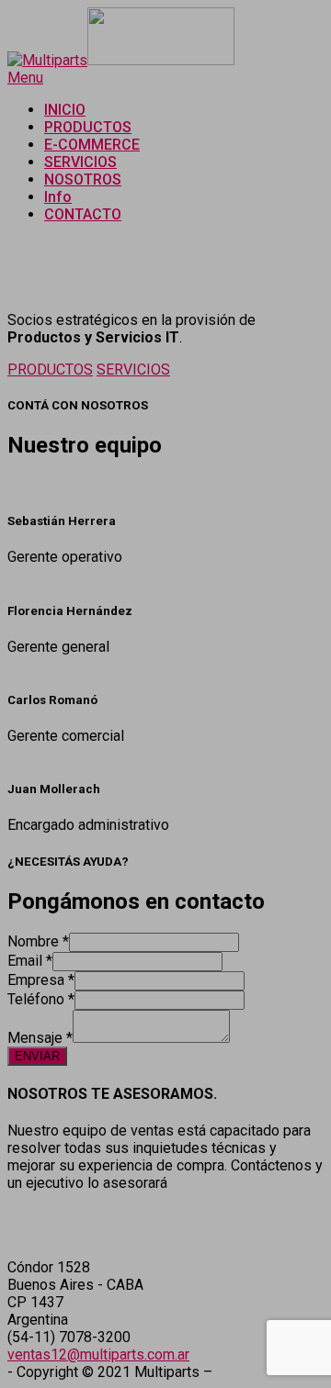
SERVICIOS (133, 369)
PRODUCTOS (50, 369)
